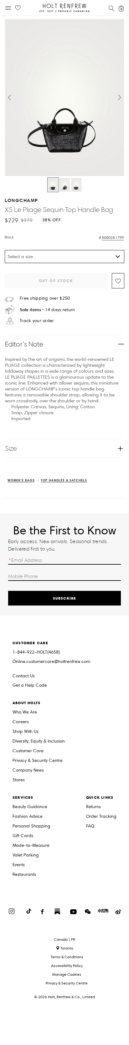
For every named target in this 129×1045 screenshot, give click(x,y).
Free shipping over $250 (45, 298)
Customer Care (28, 751)
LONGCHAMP (21, 200)
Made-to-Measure (31, 845)
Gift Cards (23, 836)
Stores (19, 780)
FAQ (90, 826)
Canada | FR (64, 939)
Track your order (37, 320)
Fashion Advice (28, 816)
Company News (28, 770)
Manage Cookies (66, 974)
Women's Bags (21, 480)
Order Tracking (101, 816)
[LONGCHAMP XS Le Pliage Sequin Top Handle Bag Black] (53, 184)
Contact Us (24, 676)
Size (11, 448)
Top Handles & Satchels (64, 480)
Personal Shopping (31, 826)
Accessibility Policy (67, 965)
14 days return (47, 309)
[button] (9, 97)
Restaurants (24, 874)
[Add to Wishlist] (118, 280)
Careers (21, 722)
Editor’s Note (24, 344)
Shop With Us (26, 731)
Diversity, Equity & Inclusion (39, 741)
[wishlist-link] (18, 8)
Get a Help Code (30, 685)
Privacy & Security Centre (38, 760)
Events (19, 865)
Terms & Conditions (67, 956)
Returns (93, 807)
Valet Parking (26, 855)
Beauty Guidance (30, 807)
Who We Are (25, 712)
